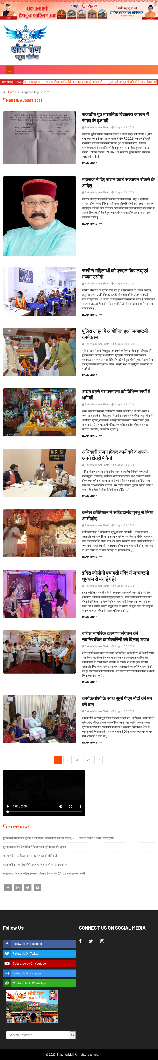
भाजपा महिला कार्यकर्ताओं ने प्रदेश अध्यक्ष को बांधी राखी (37, 82)
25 (88, 760)
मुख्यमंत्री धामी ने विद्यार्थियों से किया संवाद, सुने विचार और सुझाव (34, 847)
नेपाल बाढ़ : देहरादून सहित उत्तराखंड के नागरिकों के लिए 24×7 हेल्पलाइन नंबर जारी (44, 873)
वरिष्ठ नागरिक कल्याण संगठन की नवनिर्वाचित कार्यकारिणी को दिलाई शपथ (116, 636)
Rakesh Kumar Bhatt (97, 127)
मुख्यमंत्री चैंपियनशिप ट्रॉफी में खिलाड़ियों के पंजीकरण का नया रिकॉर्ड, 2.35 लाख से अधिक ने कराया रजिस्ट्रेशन (58, 838)
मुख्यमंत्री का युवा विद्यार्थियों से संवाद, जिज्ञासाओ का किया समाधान (104, 82)
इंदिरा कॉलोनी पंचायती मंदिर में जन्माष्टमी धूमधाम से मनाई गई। (115, 576)
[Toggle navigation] (9, 69)
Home (12, 92)
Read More (89, 163)
